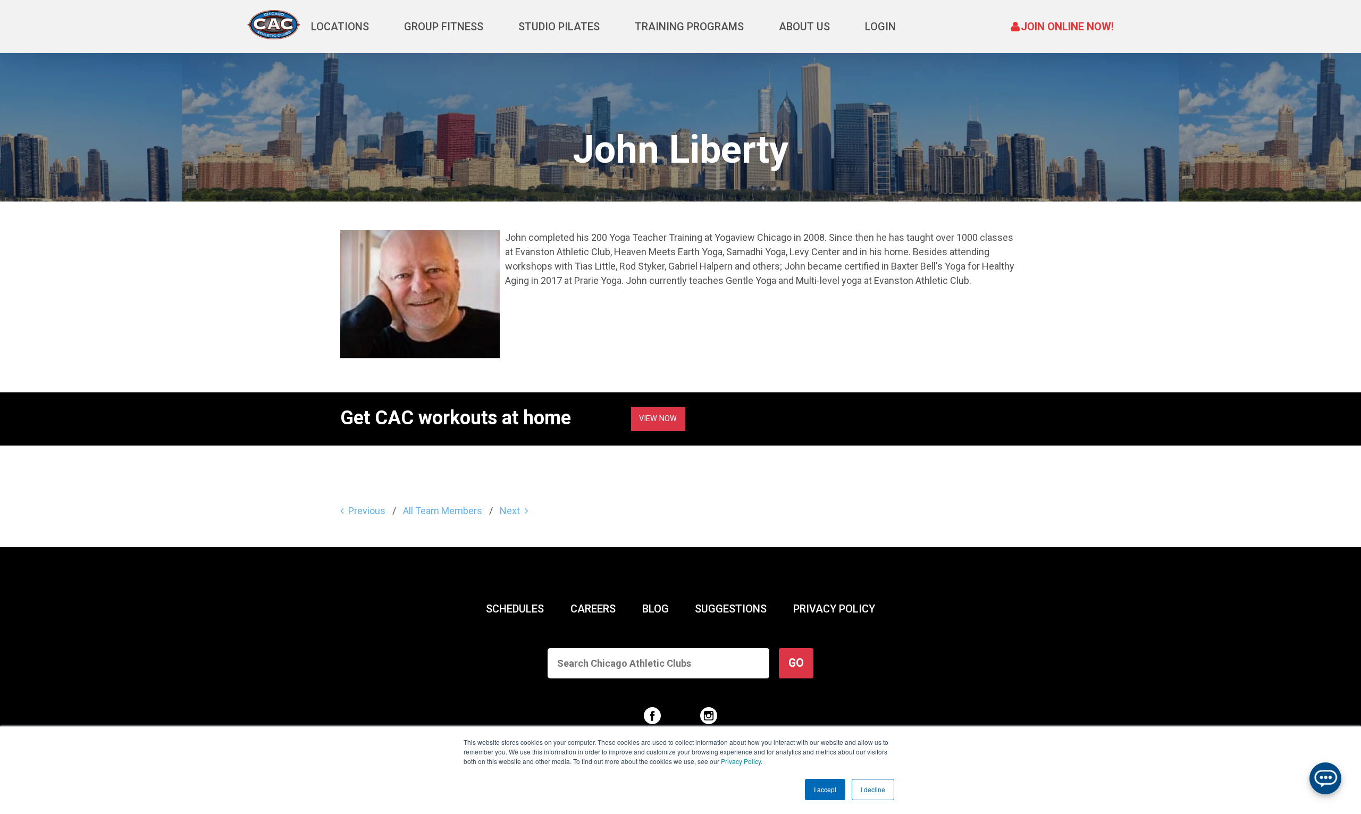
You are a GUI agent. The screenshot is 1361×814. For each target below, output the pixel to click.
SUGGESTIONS (731, 608)
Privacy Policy (741, 761)
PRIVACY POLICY (834, 608)
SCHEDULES (515, 608)
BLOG (655, 608)
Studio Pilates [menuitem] (559, 26)
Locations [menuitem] (340, 26)
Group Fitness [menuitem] (443, 26)
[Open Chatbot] (1325, 778)
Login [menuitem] (880, 26)
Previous (366, 510)
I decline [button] (873, 789)
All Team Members (442, 510)
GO (796, 662)
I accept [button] (825, 789)
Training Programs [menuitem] (689, 26)
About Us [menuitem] (804, 26)
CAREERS (593, 608)
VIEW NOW (658, 418)
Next (510, 510)
